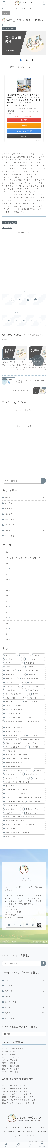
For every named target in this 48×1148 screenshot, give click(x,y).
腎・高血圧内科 (11, 223)
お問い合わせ (40, 1131)
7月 (11, 557)
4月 (25, 557)
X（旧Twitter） (18, 1136)
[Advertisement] (24, 259)
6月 (16, 557)
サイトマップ (28, 1127)
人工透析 (8, 227)
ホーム (6, 1127)
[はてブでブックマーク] (21, 60)
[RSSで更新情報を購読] (39, 320)
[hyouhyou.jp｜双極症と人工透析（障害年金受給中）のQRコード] (39, 925)
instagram (31, 1136)
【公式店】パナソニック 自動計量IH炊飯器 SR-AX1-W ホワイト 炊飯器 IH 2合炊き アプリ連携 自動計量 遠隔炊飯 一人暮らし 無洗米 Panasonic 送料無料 (24, 100)
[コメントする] (32, 60)
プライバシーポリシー (11, 1131)
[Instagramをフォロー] (31, 320)
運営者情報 (27, 1131)
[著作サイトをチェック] (8, 320)
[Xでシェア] (15, 60)
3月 (30, 557)
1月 (39, 557)
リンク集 (40, 1127)
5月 (20, 557)
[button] (27, 60)
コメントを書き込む (24, 410)
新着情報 (16, 1127)
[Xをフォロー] (16, 320)
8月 (7, 557)
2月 (34, 557)
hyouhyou (24, 877)
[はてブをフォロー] (24, 320)
